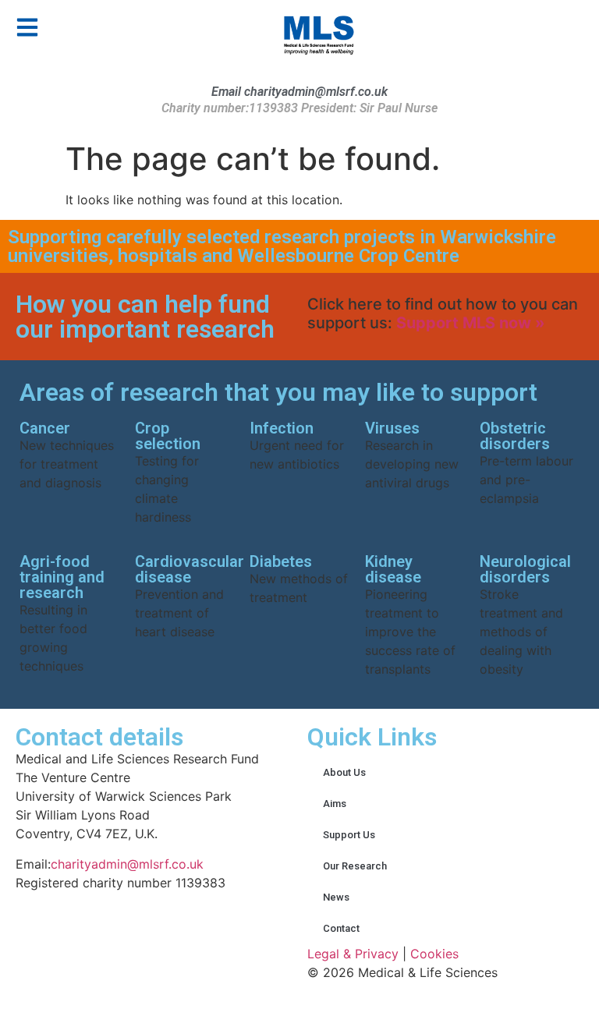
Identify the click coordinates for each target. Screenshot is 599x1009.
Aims (334, 803)
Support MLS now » (470, 322)
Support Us (349, 835)
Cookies (434, 953)
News (336, 897)
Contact (341, 928)
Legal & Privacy (353, 953)
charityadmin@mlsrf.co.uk (127, 864)
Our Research (355, 866)
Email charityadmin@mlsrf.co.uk (299, 91)
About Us (344, 772)
